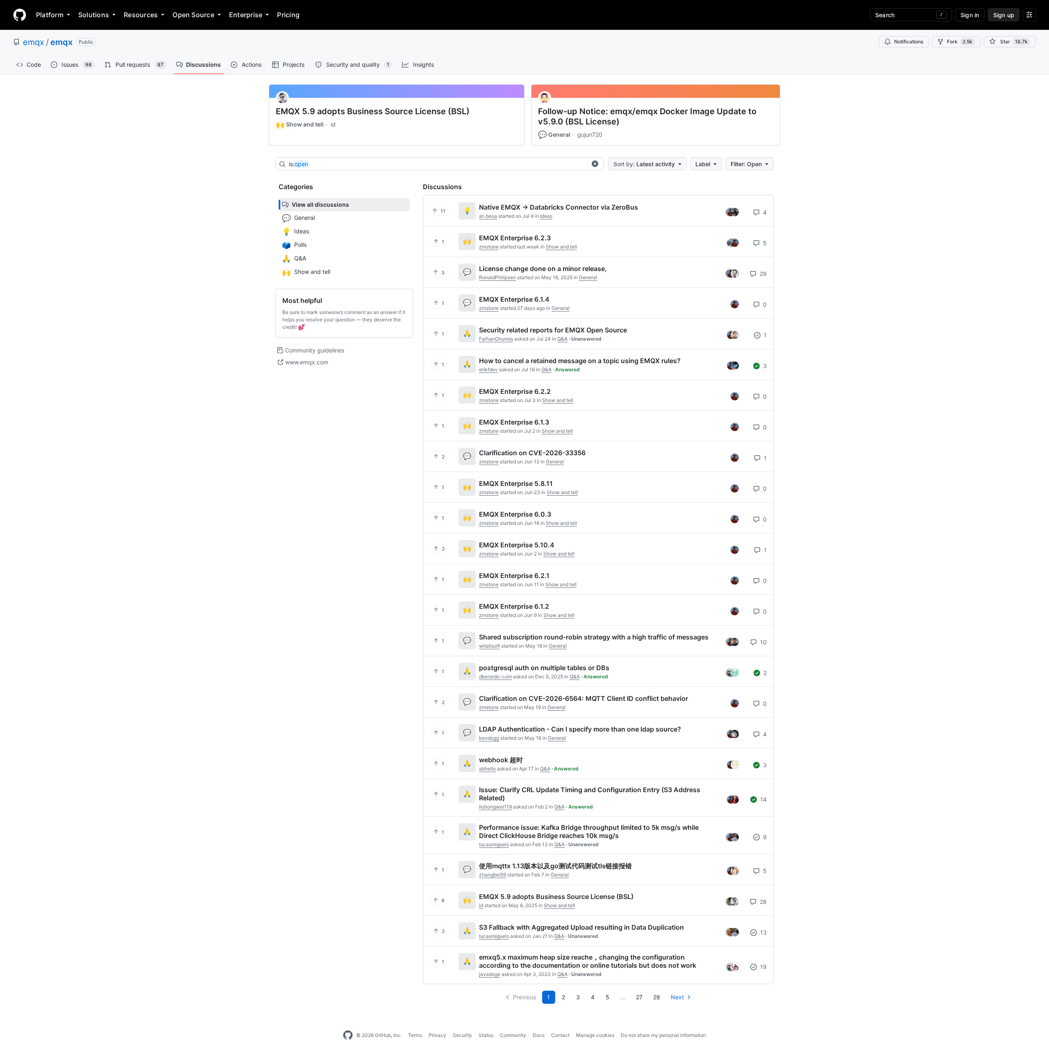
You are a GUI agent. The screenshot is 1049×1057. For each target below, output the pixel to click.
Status (486, 1035)
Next (677, 997)
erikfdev (488, 369)
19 (762, 966)
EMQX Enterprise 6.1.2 (514, 606)
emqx (33, 42)
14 (762, 799)
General (554, 135)
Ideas (546, 216)
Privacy (437, 1035)
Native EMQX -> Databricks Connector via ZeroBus (558, 207)
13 (762, 932)
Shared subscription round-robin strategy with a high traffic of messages (593, 637)
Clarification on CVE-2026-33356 (532, 453)
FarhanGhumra (496, 339)
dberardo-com (495, 676)
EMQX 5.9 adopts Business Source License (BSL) (373, 111)
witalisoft (489, 646)
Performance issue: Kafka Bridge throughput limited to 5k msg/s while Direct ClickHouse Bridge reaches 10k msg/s (589, 831)
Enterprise (245, 15)
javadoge (489, 974)
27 (639, 997)
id (333, 124)
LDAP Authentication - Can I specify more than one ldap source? (580, 729)
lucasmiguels (494, 844)
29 (762, 273)
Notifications (908, 41)
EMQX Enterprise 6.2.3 (515, 238)
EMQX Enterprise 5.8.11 (516, 483)
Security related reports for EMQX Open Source (553, 330)
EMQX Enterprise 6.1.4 (514, 299)
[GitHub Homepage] (348, 1035)
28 (762, 901)
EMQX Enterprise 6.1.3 (514, 422)
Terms (415, 1035)
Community (513, 1035)
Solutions (93, 15)
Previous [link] (524, 997)
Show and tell (300, 124)
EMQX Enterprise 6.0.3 (515, 514)
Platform (50, 15)
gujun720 (589, 134)
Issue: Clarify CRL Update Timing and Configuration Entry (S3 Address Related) (589, 794)
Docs (539, 1035)
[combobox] (437, 164)
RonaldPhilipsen (497, 277)
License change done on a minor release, (543, 268)
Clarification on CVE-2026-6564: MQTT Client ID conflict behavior (583, 698)
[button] (595, 163)
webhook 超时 (501, 760)
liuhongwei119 (495, 807)
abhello (487, 769)
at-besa (488, 216)
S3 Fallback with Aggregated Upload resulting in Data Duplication (581, 927)
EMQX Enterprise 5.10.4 (516, 545)
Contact (560, 1035)
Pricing (288, 15)
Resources (141, 15)
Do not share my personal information (663, 1035)
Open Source (193, 15)
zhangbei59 (492, 875)
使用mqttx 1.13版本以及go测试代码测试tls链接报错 (555, 866)
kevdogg (489, 738)
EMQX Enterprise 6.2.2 (515, 391)
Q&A (562, 339)
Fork (959, 41)
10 (762, 642)
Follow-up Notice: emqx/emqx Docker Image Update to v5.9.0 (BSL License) (647, 116)
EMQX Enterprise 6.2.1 (514, 575)
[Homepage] (19, 14)
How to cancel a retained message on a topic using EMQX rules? (580, 361)
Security (462, 1035)
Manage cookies (595, 1035)
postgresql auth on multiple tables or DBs (544, 668)
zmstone (489, 247)
